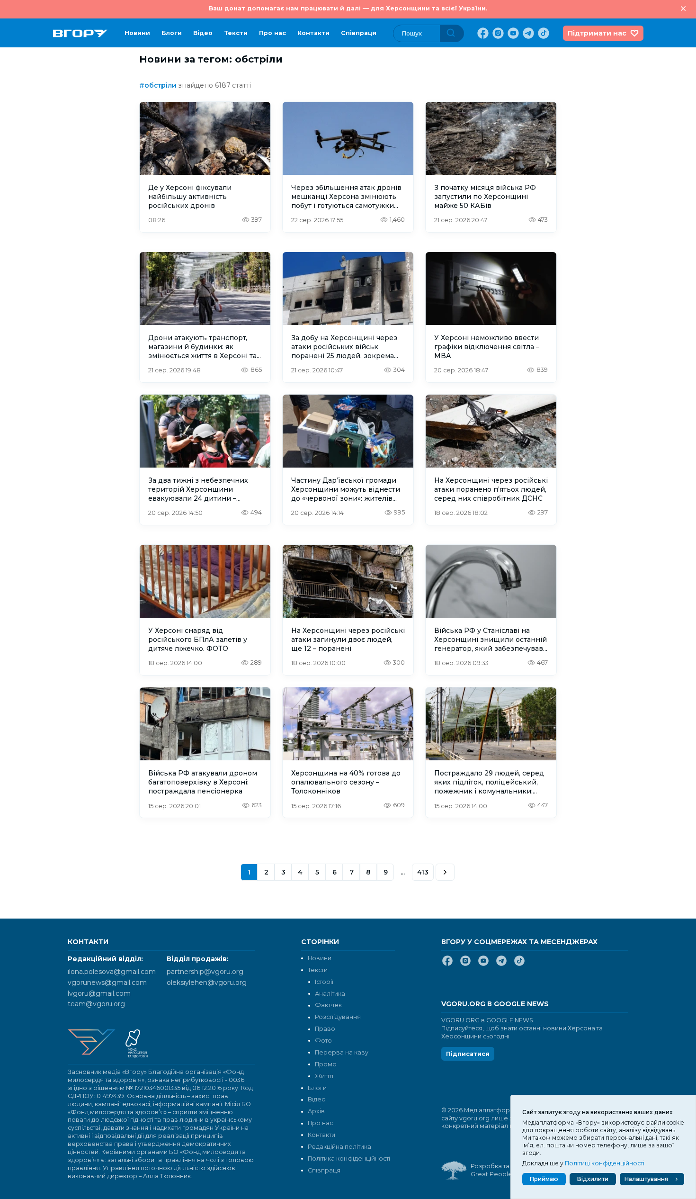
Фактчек (328, 1005)
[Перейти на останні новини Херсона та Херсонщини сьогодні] (80, 33)
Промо (326, 1064)
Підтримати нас (597, 33)
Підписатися (468, 1053)
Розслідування (338, 1016)
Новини (137, 32)
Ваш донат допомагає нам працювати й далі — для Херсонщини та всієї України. (348, 8)
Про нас (272, 32)
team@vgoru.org (96, 1004)
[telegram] (527, 33)
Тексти (236, 32)
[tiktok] (542, 33)
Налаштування (646, 1178)
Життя (324, 1076)
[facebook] (482, 33)
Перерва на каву (341, 1052)
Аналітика (330, 993)
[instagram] (497, 33)
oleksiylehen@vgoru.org (207, 982)
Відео (203, 32)
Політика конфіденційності (349, 1158)
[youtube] (512, 33)
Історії (324, 981)
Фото (323, 1040)
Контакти (313, 32)
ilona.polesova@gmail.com (112, 971)
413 (422, 872)
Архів (316, 1111)
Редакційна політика (339, 1146)
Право (325, 1028)
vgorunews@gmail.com (107, 982)
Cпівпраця (358, 32)
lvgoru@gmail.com (99, 993)
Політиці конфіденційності (604, 1163)
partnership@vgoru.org (205, 971)
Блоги (171, 32)
